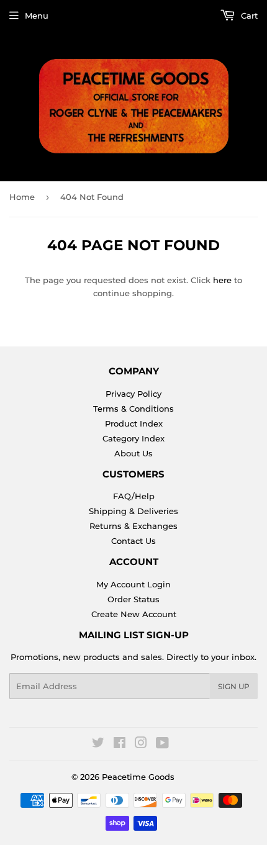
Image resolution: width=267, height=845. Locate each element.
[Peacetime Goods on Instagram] (141, 744)
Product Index (134, 423)
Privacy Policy (133, 394)
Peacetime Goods (138, 777)
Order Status (133, 599)
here (222, 280)
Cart (248, 15)
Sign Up (234, 686)
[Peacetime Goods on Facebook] (119, 744)
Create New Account (133, 614)
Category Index (133, 438)
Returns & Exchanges (133, 526)
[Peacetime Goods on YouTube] (162, 744)
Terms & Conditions (133, 408)
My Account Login (133, 584)
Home (22, 197)
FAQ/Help (134, 496)
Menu (36, 15)
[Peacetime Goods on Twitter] (98, 744)
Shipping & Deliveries (133, 511)
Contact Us (133, 541)
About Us (133, 453)
